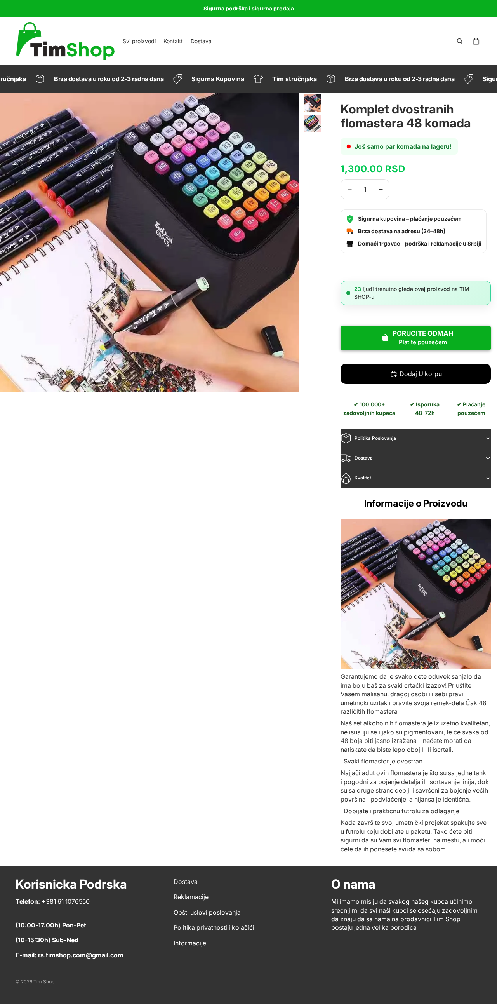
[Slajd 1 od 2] (312, 103)
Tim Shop (43, 982)
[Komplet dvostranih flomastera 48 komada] (416, 594)
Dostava (364, 458)
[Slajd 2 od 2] (312, 123)
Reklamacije (191, 897)
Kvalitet (363, 478)
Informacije (190, 943)
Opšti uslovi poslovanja (207, 912)
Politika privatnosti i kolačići (214, 927)
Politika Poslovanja (375, 438)
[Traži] (459, 41)
